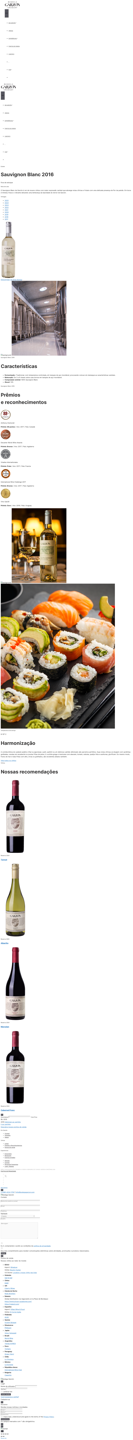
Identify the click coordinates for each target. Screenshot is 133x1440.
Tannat (4, 860)
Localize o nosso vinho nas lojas (25, 1273)
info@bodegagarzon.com (25, 1192)
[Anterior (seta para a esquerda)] (1, 1436)
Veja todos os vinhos (8, 760)
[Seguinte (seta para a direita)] (3, 1436)
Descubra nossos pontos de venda (13, 1127)
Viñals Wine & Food (18, 1309)
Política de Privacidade (8, 1171)
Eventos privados (10, 1157)
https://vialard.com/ (12, 1304)
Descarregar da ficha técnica (11, 280)
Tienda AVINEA (10, 1344)
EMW (6, 1283)
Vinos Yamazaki (10, 1333)
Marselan (5, 1027)
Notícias (7, 1160)
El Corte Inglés (15, 1312)
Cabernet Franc (8, 1110)
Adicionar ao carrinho (13, 1122)
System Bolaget (10, 1323)
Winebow (14, 1267)
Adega (7, 1137)
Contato (7, 1162)
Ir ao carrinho (6, 1124)
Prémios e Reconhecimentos (13, 1145)
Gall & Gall (8, 1278)
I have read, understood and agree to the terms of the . (28, 1417)
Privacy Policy (49, 1417)
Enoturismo (8, 1154)
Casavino (8, 1375)
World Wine (9, 1338)
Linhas (7, 1143)
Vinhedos (7, 1135)
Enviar (3, 1253)
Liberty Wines (10, 1288)
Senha (3, 1389)
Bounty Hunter (15, 1270)
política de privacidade (42, 1246)
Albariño (4, 943)
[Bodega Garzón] (12, 8)
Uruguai (7, 1133)
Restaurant (8, 1155)
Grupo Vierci (9, 1354)
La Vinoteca (9, 1359)
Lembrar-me (7, 1392)
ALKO (7, 1317)
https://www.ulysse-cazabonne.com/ (18, 1301)
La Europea (9, 1365)
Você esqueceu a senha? (10, 1397)
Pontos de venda (10, 1147)
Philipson (8, 1328)
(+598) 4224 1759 (7, 1192)
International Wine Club (13, 1370)
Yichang (8, 1349)
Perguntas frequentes (11, 1164)
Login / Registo (9, 1166)
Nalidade (4, 1214)
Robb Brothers (10, 1294)
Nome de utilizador (8, 1386)
